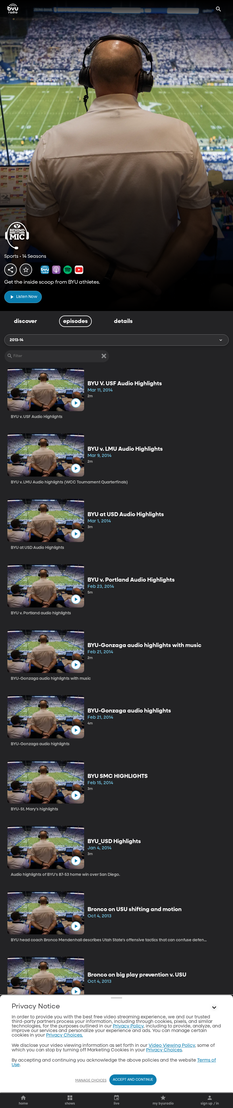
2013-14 (16, 340)
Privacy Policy (128, 1026)
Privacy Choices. (64, 1035)
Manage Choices (91, 1080)
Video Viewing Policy (172, 1045)
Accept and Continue (133, 1080)
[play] (75, 403)
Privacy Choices (164, 1050)
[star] (26, 269)
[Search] (218, 9)
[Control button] (214, 1008)
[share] (10, 269)
